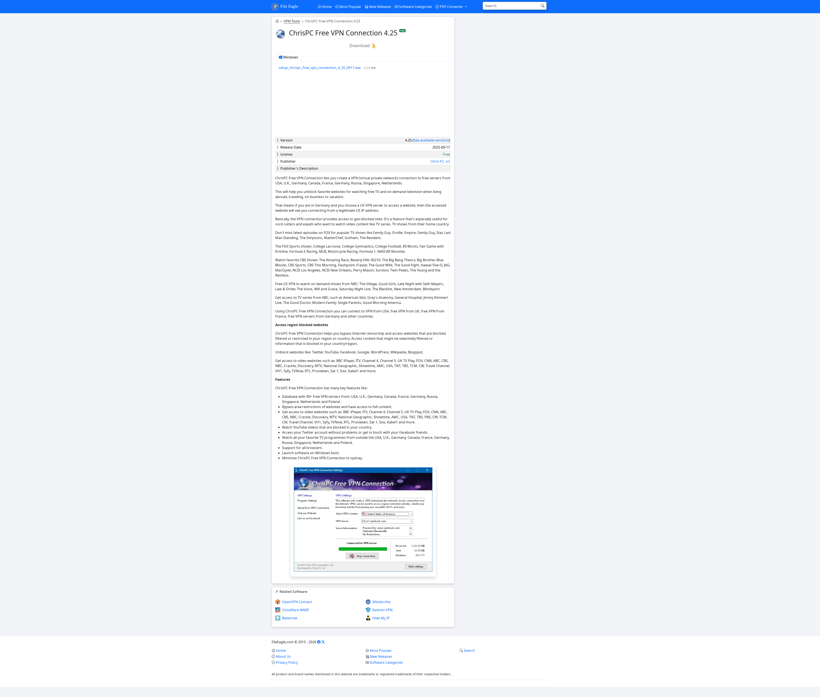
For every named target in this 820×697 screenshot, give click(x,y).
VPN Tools (292, 21)
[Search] (543, 6)
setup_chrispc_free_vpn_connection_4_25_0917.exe (320, 67)
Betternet (289, 618)
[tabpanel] (365, 67)
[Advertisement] (363, 103)
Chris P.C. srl (440, 161)
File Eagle (288, 6)
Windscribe (381, 601)
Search (469, 650)
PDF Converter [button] (451, 6)
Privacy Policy (287, 662)
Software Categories (415, 6)
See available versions (431, 140)
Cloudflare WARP (295, 610)
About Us (283, 656)
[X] (323, 642)
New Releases (379, 6)
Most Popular (349, 6)
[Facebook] (319, 642)
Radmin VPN (382, 610)
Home (326, 6)
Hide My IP (381, 618)
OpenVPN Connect (297, 601)
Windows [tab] (290, 57)
